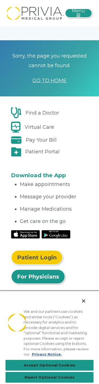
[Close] (84, 301)
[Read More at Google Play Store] (56, 234)
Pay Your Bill (41, 140)
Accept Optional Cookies (49, 365)
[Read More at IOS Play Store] (25, 234)
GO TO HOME (49, 81)
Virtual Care (39, 127)
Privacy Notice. (47, 354)
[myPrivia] (35, 13)
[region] (49, 337)
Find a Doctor (42, 113)
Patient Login (37, 257)
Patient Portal (42, 152)
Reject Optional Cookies (49, 377)
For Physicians (38, 276)
